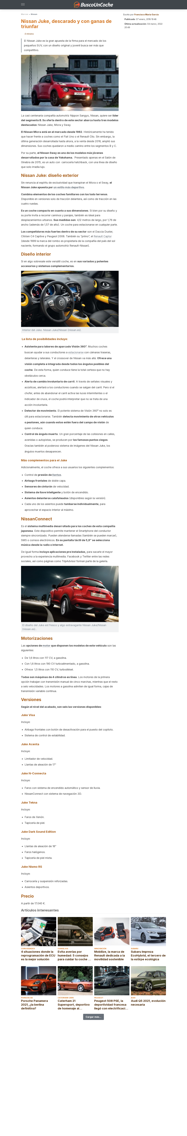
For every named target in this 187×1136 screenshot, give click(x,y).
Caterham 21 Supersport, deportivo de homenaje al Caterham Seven (74, 1004)
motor (47, 645)
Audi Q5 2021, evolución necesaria (148, 1002)
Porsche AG (27, 998)
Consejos (63, 948)
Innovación (100, 948)
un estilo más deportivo (68, 187)
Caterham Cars (66, 998)
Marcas (24, 14)
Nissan (34, 14)
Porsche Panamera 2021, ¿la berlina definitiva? (34, 1004)
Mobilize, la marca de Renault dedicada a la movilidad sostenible (109, 955)
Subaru (134, 948)
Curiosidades (28, 948)
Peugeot (98, 998)
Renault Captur (103, 236)
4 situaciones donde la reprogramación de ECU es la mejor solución (38, 955)
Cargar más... (93, 1016)
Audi (133, 998)
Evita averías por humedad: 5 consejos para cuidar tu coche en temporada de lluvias (75, 955)
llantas (56, 474)
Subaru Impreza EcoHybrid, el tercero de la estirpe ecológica (148, 955)
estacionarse (76, 352)
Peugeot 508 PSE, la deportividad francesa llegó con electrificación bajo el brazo (111, 1004)
